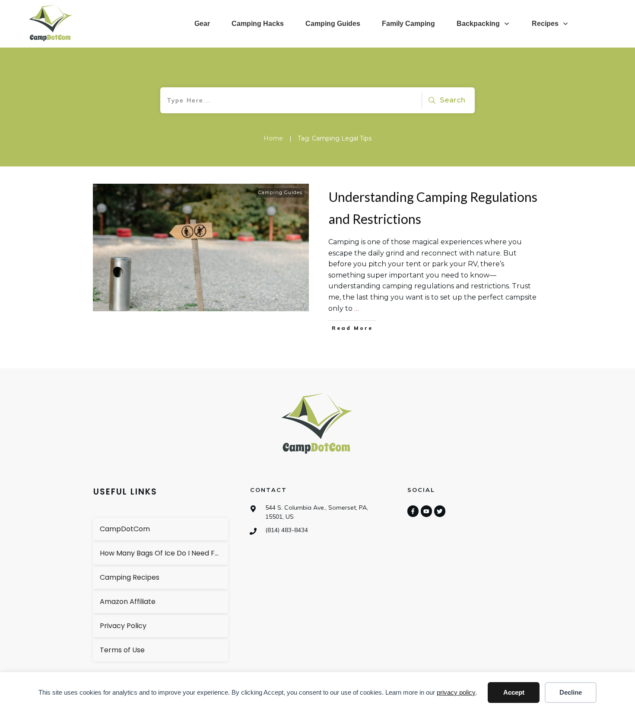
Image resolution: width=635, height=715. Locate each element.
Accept (513, 692)
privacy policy (456, 692)
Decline (570, 692)
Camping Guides (280, 192)
